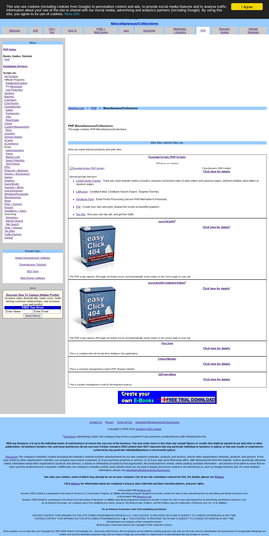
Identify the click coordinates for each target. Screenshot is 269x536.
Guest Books (11, 184)
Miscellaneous (12, 197)
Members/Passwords (16, 194)
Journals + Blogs (14, 187)
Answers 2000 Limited (148, 429)
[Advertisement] (167, 70)
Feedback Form (85, 199)
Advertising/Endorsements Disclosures (157, 422)
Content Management (16, 126)
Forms (9, 153)
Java (126, 30)
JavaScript (149, 30)
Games (8, 177)
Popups (8, 207)
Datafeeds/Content (16, 83)
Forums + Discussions (17, 173)
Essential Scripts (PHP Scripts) (167, 157)
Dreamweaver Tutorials (32, 264)
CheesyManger (167, 358)
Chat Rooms (11, 103)
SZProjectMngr (167, 374)
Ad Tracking (11, 76)
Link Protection (14, 89)
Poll (78, 206)
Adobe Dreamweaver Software (32, 257)
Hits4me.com (76, 108)
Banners (9, 96)
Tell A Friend (13, 163)
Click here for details (216, 171)
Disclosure (70, 436)
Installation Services (15, 66)
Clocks (8, 123)
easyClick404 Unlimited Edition (166, 282)
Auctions (9, 93)
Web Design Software (32, 278)
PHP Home (9, 49)
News (7, 200)
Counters (9, 133)
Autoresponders (15, 150)
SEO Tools (33, 271)
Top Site (80, 214)
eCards (8, 140)
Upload (8, 237)
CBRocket (82, 191)
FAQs (9, 130)
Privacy (109, 422)
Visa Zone (167, 343)
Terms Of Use (124, 422)
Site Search (12, 224)
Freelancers (12, 113)
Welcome (14, 30)
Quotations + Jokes (15, 210)
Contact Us (96, 422)
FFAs (7, 167)
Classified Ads (12, 106)
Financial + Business (16, 170)
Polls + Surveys (13, 204)
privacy (75, 483)
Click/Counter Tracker (88, 180)
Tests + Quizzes (13, 227)
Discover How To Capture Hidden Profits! (32, 295)
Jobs (8, 116)
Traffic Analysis (12, 234)
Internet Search (14, 220)
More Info (72, 14)
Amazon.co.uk (144, 496)
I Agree (247, 6)
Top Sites (9, 231)
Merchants (16, 86)
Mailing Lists (13, 157)
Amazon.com (144, 490)
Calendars (10, 100)
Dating (9, 110)
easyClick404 (166, 221)
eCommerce (11, 143)
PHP (203, 30)
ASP (35, 30)
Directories (12, 217)
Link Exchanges (13, 190)
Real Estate (12, 120)
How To (72, 30)
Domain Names (13, 136)
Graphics (9, 180)
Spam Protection (15, 160)
